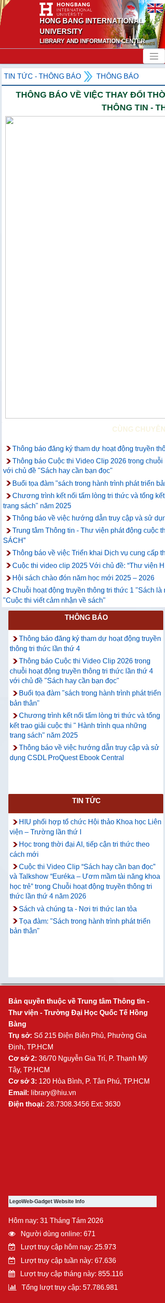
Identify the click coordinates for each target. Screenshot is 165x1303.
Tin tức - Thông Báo (42, 76)
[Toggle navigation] (154, 56)
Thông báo (117, 76)
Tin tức (86, 800)
